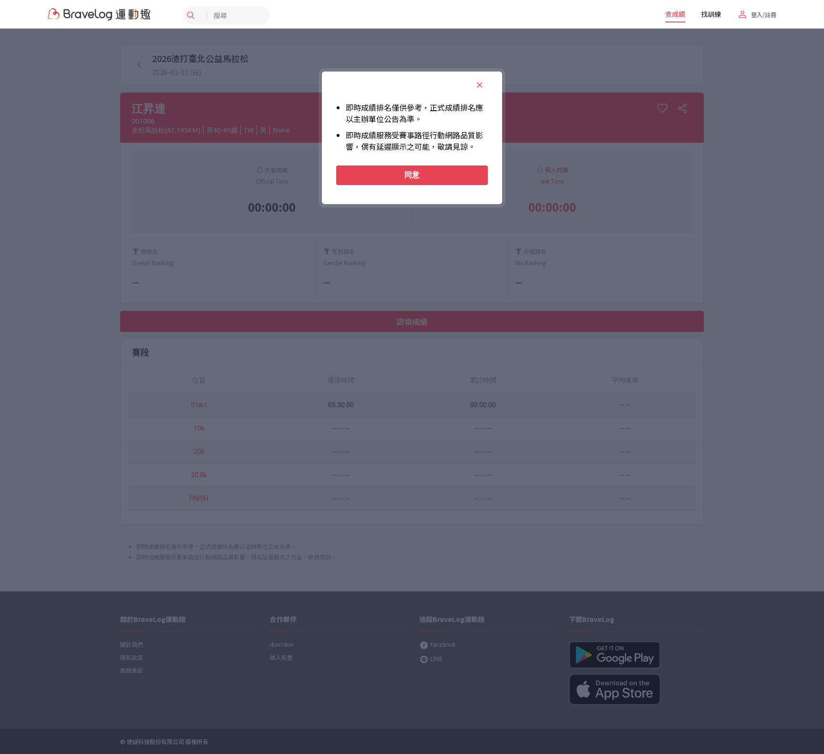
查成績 (675, 14)
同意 (412, 175)
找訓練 (711, 14)
